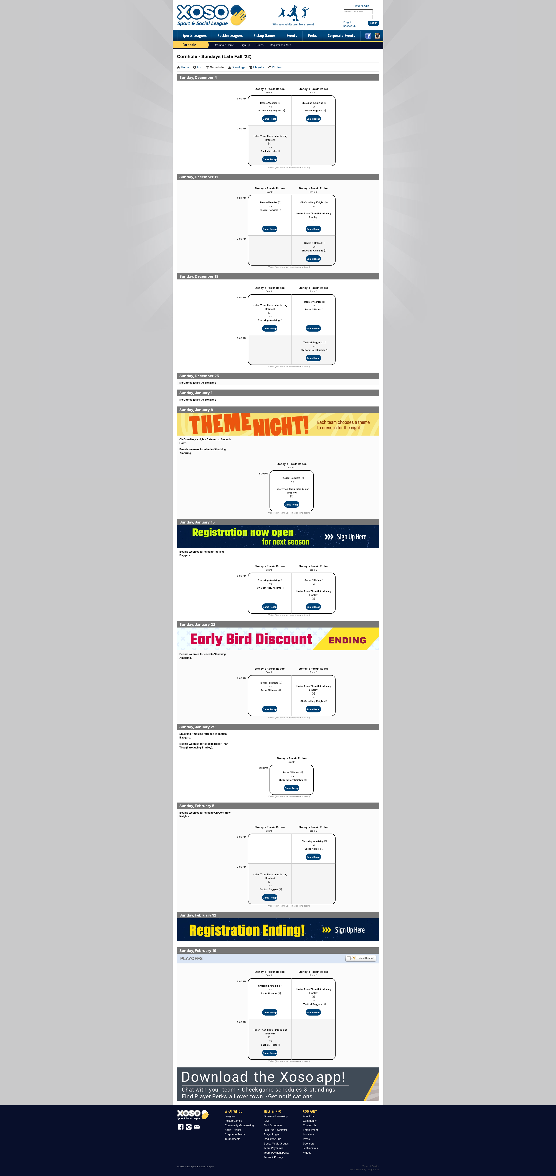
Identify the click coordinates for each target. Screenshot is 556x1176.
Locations (308, 1134)
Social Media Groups (276, 1143)
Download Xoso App (276, 1116)
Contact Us (309, 1125)
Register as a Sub (280, 45)
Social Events (233, 1129)
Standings (238, 67)
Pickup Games (265, 35)
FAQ (266, 1120)
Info (199, 67)
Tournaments (232, 1139)
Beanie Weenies (268, 103)
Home (185, 67)
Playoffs (258, 67)
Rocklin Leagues (230, 35)
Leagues (230, 1116)
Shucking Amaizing (312, 103)
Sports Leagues (194, 35)
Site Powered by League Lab (364, 1169)
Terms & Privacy (273, 1157)
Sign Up (245, 45)
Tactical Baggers (312, 110)
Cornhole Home (224, 45)
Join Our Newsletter (275, 1129)
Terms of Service (370, 1166)
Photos (276, 67)
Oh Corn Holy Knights (269, 110)
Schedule (217, 67)
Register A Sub (272, 1139)
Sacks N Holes (269, 151)
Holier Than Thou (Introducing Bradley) (270, 138)
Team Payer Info (273, 1148)
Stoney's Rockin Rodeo (270, 89)
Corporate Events (341, 35)
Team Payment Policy (276, 1152)
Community (309, 1120)
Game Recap (270, 118)
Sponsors (308, 1143)
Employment (310, 1129)
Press (306, 1139)
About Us (308, 1116)
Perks (312, 35)
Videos (307, 1152)
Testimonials (310, 1148)
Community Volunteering (239, 1125)
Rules (259, 45)
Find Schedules (273, 1125)
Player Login (271, 1134)
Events (291, 35)
